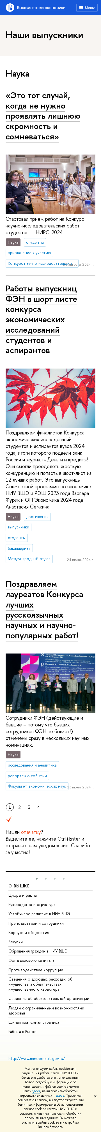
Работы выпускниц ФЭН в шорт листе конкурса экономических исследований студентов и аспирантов (41, 319)
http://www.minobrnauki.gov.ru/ (36, 1058)
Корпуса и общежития (28, 932)
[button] (36, 878)
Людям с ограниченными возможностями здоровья (46, 1010)
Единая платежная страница (33, 1022)
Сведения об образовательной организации (48, 998)
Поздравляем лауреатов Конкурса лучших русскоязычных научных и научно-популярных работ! (44, 609)
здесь (36, 1091)
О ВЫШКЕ (19, 886)
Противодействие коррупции (35, 969)
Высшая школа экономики (41, 7)
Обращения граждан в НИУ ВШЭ (38, 951)
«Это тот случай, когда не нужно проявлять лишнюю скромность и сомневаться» (43, 115)
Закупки (15, 941)
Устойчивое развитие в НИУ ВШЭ (39, 913)
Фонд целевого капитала (31, 960)
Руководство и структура (32, 904)
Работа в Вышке (22, 1031)
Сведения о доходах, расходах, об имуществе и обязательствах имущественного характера (40, 984)
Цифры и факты (22, 895)
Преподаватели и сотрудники (36, 923)
